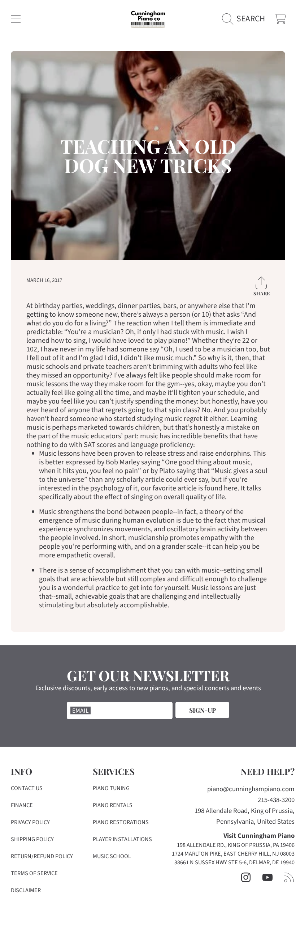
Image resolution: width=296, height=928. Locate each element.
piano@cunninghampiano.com (251, 789)
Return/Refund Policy (42, 856)
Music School (112, 856)
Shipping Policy (32, 839)
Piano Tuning (111, 788)
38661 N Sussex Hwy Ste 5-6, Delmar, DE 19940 (234, 862)
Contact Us (27, 788)
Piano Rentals (112, 805)
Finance (22, 805)
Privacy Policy (30, 822)
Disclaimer (26, 890)
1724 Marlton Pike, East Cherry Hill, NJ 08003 (233, 853)
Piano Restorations (121, 822)
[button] (16, 19)
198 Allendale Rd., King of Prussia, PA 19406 (236, 845)
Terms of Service (34, 873)
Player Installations (122, 839)
